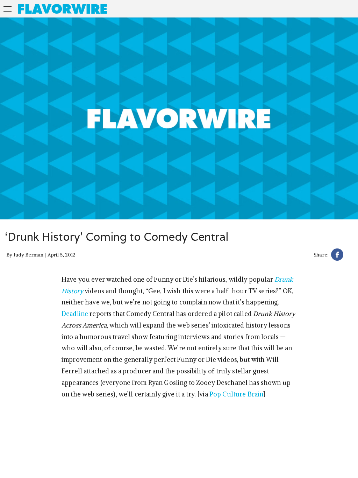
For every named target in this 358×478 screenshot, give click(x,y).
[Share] (337, 255)
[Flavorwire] (62, 8)
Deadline (75, 314)
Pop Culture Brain (236, 394)
